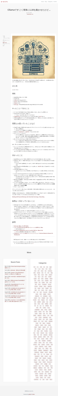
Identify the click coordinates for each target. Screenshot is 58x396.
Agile (50, 356)
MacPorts (37, 325)
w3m (50, 317)
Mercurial (42, 332)
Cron (42, 280)
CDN (49, 363)
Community (50, 270)
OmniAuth (37, 363)
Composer (49, 358)
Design (48, 354)
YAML (36, 317)
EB (35, 305)
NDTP (51, 303)
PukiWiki (47, 288)
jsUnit (50, 296)
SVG (45, 373)
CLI (40, 305)
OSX (35, 280)
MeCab (40, 311)
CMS (45, 367)
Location (47, 344)
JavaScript (39, 336)
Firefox (50, 290)
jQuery (50, 352)
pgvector (28, 131)
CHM (42, 303)
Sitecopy (49, 284)
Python (44, 336)
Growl (38, 332)
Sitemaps (50, 334)
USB (50, 348)
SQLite (37, 294)
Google (51, 319)
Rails (35, 303)
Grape (40, 362)
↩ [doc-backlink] (44, 239)
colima (15, 100)
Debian (51, 278)
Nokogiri (41, 352)
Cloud (47, 379)
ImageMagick (37, 309)
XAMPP (35, 315)
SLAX (42, 321)
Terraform (35, 365)
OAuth (45, 369)
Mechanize (45, 334)
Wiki (35, 284)
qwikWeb (39, 301)
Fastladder (48, 323)
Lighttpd (44, 294)
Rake (35, 334)
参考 (3, 45)
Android (35, 336)
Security (38, 272)
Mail (46, 276)
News (43, 268)
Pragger (39, 329)
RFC (40, 307)
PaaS (39, 360)
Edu (45, 270)
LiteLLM (39, 166)
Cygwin (35, 278)
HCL (43, 365)
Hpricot (46, 352)
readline (44, 307)
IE (37, 305)
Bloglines (43, 299)
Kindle (42, 356)
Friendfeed (49, 340)
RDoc (46, 274)
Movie (42, 270)
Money (39, 288)
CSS (47, 299)
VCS (51, 354)
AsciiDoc (49, 373)
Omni (43, 288)
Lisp (43, 319)
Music (35, 274)
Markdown (50, 321)
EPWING (46, 303)
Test (47, 342)
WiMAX (47, 348)
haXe (41, 292)
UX (44, 354)
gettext (43, 301)
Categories (50, 1)
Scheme (35, 319)
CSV (43, 348)
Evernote (35, 344)
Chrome (35, 350)
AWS (48, 367)
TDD (43, 342)
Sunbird (43, 282)
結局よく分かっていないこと (6, 44)
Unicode (42, 338)
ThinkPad (47, 305)
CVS (35, 276)
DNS (47, 282)
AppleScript (49, 286)
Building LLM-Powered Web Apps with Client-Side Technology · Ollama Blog (28, 196)
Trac (39, 298)
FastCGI (49, 294)
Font (51, 280)
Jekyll (50, 375)
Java (47, 298)
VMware (35, 321)
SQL (51, 371)
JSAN (47, 319)
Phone (40, 348)
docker (15, 101)
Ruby (51, 272)
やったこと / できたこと (7, 39)
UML (39, 371)
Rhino (51, 298)
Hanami (36, 373)
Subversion (37, 296)
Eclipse (40, 313)
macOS (37, 377)
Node (35, 354)
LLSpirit (41, 325)
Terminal (36, 286)
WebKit (50, 346)
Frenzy (46, 309)
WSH (37, 307)
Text (42, 272)
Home (42, 1)
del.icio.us (51, 299)
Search (36, 346)
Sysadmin (46, 280)
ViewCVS (50, 274)
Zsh (39, 290)
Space (51, 350)
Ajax (47, 301)
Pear (34, 332)
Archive (55, 1)
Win (38, 334)
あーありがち (4, 1)
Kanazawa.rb (37, 356)
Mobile (50, 329)
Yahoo (38, 338)
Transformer (29, 14)
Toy (50, 305)
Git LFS (40, 116)
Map (51, 344)
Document (41, 373)
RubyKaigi (40, 350)
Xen (50, 288)
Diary (46, 1)
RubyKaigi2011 (46, 350)
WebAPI (44, 362)
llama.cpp (16, 104)
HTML (39, 303)
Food (35, 270)
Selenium (40, 369)
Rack (46, 332)
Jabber (44, 323)
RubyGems (39, 315)
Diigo (50, 313)
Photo (42, 278)
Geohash (43, 344)
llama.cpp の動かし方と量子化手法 (21, 226)
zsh (37, 292)
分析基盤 (45, 363)
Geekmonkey (45, 317)
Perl (48, 272)
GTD (38, 354)
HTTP (41, 363)
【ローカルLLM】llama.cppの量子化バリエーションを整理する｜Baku (28, 227)
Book (34, 272)
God (36, 340)
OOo (51, 336)
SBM (39, 340)
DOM (52, 315)
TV (45, 272)
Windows (44, 358)
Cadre (33, 394)
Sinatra (40, 342)
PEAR (40, 294)
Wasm (51, 379)
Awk (44, 313)
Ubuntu (36, 311)
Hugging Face (17, 116)
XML (46, 329)
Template (43, 298)
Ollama (15, 103)
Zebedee (46, 278)
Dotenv (35, 360)
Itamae (43, 360)
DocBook (41, 375)
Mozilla (49, 325)
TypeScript (47, 371)
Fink (34, 292)
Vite (45, 377)
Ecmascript (45, 292)
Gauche (40, 319)
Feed (39, 299)
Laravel (36, 369)
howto (50, 268)
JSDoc (51, 301)
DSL (39, 321)
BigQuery (35, 367)
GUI (35, 329)
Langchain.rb (21, 131)
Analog (36, 282)
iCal (39, 282)
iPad (39, 344)
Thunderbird (44, 284)
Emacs (39, 284)
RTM (48, 336)
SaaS (47, 360)
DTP (43, 311)
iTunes (51, 338)
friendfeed (43, 340)
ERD (47, 311)
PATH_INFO (50, 292)
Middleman (40, 367)
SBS (35, 301)
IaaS (39, 365)
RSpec (36, 348)
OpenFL (40, 327)
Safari (46, 321)
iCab (48, 315)
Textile (37, 323)
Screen (42, 290)
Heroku (49, 377)
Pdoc (39, 274)
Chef (40, 358)
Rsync (39, 276)
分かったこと (5, 42)
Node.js (41, 377)
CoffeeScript (37, 352)
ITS (47, 327)
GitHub (35, 371)
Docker (51, 360)
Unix (46, 268)
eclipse (36, 313)
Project (51, 342)
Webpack (47, 365)
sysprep (50, 309)
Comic (39, 280)
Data (43, 379)
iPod (35, 338)
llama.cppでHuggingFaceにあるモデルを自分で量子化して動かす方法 (28, 230)
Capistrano (51, 332)
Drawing (40, 286)
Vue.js (51, 365)
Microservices (49, 362)
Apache (35, 298)
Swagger (35, 362)
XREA (35, 290)
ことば (39, 268)
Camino (40, 317)
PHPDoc (44, 315)
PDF (38, 278)
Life (35, 288)
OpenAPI (49, 369)
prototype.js (45, 296)
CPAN (45, 325)
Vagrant (36, 358)
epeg (42, 309)
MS (35, 268)
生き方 (43, 274)
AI (32, 14)
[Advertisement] (29, 25)
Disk (42, 276)
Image (46, 346)
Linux (50, 282)
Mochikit (34, 299)
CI (41, 354)
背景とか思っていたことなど (6, 41)
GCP (42, 371)
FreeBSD (49, 276)
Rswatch (44, 327)
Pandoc (37, 375)
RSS (41, 334)
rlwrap (49, 307)
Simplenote (41, 346)
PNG (51, 367)
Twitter (35, 327)
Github (47, 338)
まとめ (4, 35)
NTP (51, 327)
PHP (38, 270)
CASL (46, 290)
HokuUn (35, 342)
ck (43, 305)
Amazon (46, 356)
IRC (40, 323)
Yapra (43, 329)
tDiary (45, 286)
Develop (46, 375)
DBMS (50, 311)
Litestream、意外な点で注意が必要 (18, 270)
